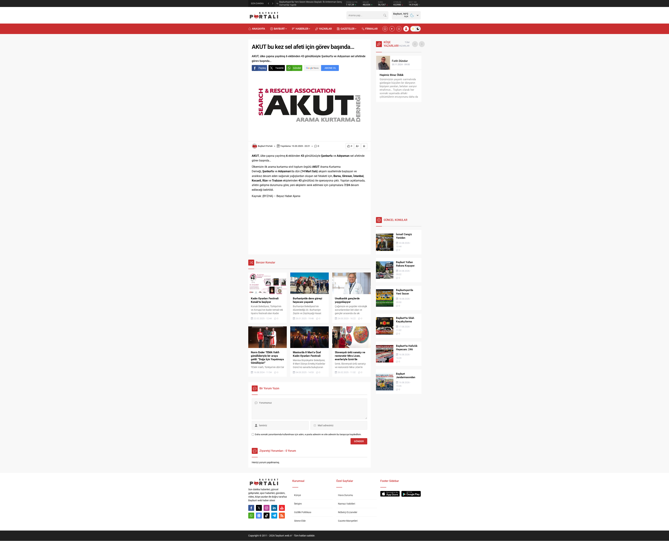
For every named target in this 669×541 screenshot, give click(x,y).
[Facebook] (251, 508)
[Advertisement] (309, 226)
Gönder (297, 68)
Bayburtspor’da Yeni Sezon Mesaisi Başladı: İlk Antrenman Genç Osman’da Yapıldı (310, 3)
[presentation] (415, 44)
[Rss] (282, 516)
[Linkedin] (274, 508)
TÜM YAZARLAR (404, 44)
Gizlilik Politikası (302, 512)
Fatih (400, 61)
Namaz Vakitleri (346, 503)
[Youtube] (282, 508)
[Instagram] (267, 508)
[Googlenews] (259, 516)
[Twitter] (259, 508)
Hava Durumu (345, 495)
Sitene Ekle (300, 520)
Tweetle (279, 68)
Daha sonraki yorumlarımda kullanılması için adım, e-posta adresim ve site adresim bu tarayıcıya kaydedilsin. (308, 434)
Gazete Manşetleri (347, 520)
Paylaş (262, 68)
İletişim (298, 503)
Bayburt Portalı (265, 146)
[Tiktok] (267, 516)
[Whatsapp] (251, 516)
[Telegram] (274, 516)
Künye (297, 495)
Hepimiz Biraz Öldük (391, 75)
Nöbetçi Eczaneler (347, 512)
